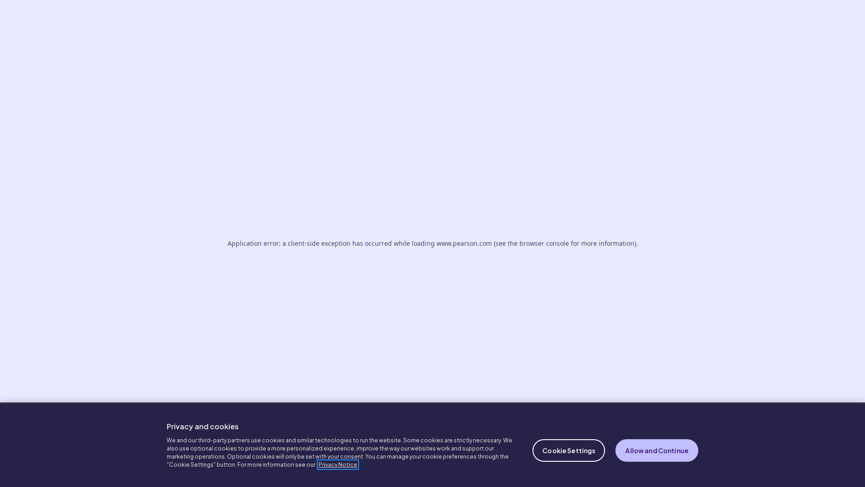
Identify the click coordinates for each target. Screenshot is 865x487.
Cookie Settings (568, 450)
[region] (432, 444)
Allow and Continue (656, 450)
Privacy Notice (338, 464)
